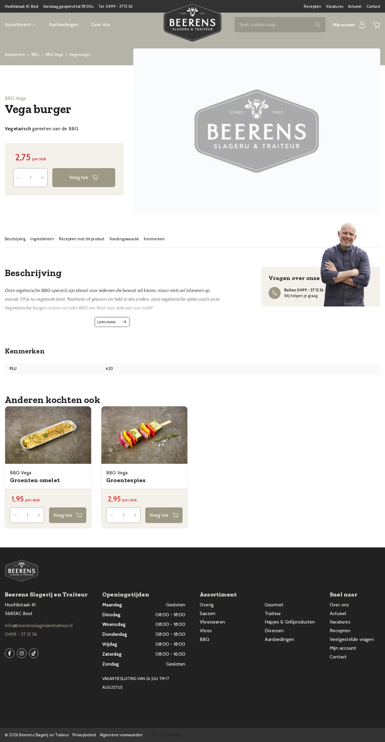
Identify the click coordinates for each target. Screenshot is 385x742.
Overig (207, 605)
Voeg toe (78, 177)
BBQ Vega (54, 54)
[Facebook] (9, 653)
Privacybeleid (84, 735)
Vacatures (334, 6)
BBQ (35, 54)
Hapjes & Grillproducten (290, 622)
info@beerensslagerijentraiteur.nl (39, 625)
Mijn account (343, 648)
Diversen (274, 630)
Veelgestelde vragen (352, 639)
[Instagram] (21, 653)
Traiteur (273, 613)
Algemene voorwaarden (121, 735)
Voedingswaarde (124, 239)
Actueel (355, 6)
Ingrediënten (42, 239)
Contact (373, 6)
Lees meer (106, 322)
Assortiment (15, 54)
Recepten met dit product (82, 239)
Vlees (206, 630)
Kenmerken (154, 239)
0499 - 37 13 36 (119, 6)
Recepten (313, 6)
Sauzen (207, 613)
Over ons (100, 24)
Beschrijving (15, 239)
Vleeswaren (212, 622)
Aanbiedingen (64, 24)
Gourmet (274, 605)
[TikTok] (33, 653)
